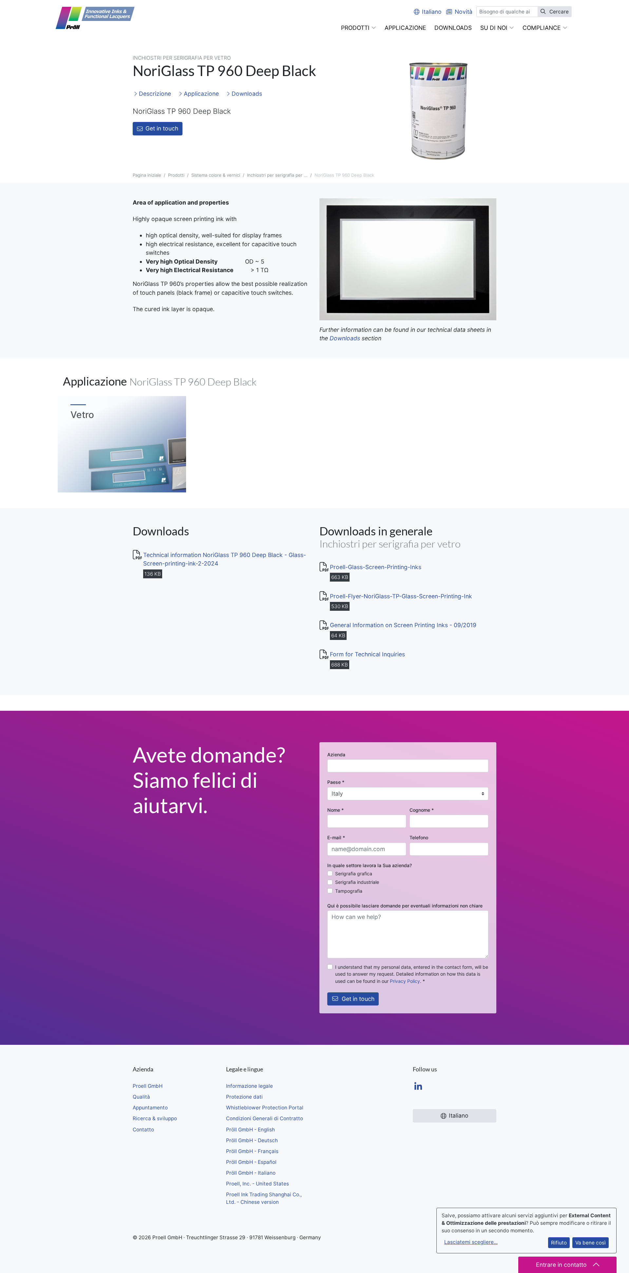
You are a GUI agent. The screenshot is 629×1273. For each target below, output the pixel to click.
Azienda (336, 754)
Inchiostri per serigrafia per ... (277, 175)
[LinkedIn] (418, 1087)
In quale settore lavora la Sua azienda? (369, 865)
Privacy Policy (405, 981)
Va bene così (590, 1243)
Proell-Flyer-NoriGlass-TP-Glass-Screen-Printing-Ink (401, 596)
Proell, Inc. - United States (257, 1184)
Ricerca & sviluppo (155, 1118)
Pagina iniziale (147, 175)
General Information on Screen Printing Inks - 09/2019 (403, 625)
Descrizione (154, 93)
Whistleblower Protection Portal (264, 1107)
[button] (358, 28)
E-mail (336, 837)
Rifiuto (559, 1243)
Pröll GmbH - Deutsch (252, 1140)
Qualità (141, 1097)
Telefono (419, 837)
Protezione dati (244, 1097)
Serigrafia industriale (357, 882)
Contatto (143, 1129)
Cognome (422, 810)
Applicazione (200, 93)
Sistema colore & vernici (215, 175)
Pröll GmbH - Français (252, 1151)
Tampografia (348, 891)
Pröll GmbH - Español (251, 1162)
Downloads (246, 93)
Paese (335, 782)
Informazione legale (249, 1086)
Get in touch (161, 128)
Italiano (432, 11)
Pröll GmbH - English (250, 1129)
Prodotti (176, 175)
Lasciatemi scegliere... (471, 1242)
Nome (335, 810)
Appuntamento (150, 1107)
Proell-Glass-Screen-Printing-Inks (375, 567)
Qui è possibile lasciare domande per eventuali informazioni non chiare (405, 905)
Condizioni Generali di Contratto (264, 1118)
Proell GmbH (147, 1086)
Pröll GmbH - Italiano (251, 1173)
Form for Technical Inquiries (367, 654)
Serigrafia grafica (353, 873)
